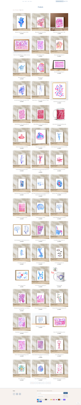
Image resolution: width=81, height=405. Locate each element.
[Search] (65, 1)
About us (31, 1)
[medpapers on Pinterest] (17, 394)
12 (46, 382)
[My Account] (64, 1)
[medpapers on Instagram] (20, 394)
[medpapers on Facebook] (14, 394)
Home (23, 1)
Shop (25, 1)
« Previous (32, 382)
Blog (28, 1)
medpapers (15, 1)
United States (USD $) (59, 1)
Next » (49, 382)
